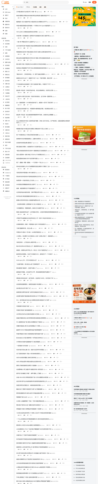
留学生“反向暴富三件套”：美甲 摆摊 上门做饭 (28, 373)
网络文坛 (7, 74)
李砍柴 (51, 419)
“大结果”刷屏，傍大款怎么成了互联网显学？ (28, 264)
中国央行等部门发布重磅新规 (24, 310)
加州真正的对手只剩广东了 (23, 288)
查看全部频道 (8, 160)
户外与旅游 (8, 50)
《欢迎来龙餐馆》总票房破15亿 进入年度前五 (28, 204)
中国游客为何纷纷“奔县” (23, 306)
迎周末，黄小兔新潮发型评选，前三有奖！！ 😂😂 (83, 59)
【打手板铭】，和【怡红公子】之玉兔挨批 (84, 76)
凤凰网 (54, 52)
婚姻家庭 (7, 105)
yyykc (56, 78)
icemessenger (23, 122)
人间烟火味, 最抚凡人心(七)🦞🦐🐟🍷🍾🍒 (83, 50)
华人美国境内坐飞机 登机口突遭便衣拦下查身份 (29, 322)
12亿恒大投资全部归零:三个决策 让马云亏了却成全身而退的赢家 (33, 413)
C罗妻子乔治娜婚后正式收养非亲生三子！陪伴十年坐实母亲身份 (33, 218)
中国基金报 (45, 139)
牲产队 (38, 42)
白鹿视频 (39, 172)
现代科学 (7, 111)
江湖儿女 (7, 133)
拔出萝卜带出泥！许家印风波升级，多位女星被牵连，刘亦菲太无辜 (34, 90)
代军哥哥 (45, 146)
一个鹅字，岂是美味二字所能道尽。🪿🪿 (84, 67)
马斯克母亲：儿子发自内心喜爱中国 (26, 242)
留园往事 (7, 139)
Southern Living (49, 401)
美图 (6, 33)
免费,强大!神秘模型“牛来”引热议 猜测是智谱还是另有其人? (32, 68)
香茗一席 (7, 120)
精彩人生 (7, 71)
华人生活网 (53, 300)
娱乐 (6, 145)
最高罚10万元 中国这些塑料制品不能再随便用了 (29, 330)
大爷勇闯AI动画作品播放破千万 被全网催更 (28, 342)
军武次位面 (52, 447)
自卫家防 (7, 102)
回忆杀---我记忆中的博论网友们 (81, 73)
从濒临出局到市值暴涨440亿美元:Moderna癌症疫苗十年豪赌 (33, 467)
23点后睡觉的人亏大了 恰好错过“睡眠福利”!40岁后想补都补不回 (33, 429)
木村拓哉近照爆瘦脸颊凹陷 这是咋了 (26, 184)
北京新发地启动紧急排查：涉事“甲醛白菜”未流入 (29, 192)
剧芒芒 (46, 162)
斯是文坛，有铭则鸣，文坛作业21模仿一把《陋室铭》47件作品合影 (84, 70)
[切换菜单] (13, 8)
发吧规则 (7, 185)
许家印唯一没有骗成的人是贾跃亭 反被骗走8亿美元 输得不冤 (33, 36)
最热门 (6, 15)
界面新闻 (41, 435)
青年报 (37, 180)
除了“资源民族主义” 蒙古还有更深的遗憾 (27, 135)
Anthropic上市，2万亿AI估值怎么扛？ (26, 260)
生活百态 (7, 90)
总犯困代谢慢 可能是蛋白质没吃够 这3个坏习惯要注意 (31, 296)
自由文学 (7, 96)
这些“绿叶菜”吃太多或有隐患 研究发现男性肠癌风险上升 (31, 381)
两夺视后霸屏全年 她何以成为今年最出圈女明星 (29, 393)
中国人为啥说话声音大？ (80, 65)
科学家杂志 (41, 196)
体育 (6, 47)
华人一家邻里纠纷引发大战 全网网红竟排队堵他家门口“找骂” (32, 300)
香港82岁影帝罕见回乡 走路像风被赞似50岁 (28, 200)
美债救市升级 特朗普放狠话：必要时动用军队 (28, 139)
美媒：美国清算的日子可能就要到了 (26, 188)
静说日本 (42, 32)
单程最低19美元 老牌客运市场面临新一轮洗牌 (28, 409)
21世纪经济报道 (37, 310)
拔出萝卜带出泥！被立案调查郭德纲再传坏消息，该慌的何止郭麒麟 (34, 115)
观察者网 (42, 135)
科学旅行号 (50, 64)
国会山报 (47, 338)
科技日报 (46, 330)
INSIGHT (45, 373)
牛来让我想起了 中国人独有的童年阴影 (27, 477)
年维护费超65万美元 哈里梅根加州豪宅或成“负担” (29, 334)
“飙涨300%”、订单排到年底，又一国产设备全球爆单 (30, 74)
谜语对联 (7, 154)
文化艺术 (7, 59)
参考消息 (36, 143)
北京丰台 (46, 192)
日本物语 (40, 184)
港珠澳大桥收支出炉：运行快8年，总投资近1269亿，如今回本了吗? (34, 278)
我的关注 (7, 27)
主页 (6, 9)
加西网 (50, 381)
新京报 (46, 463)
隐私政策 (7, 182)
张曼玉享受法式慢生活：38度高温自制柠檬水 (28, 385)
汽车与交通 (8, 148)
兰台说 (53, 25)
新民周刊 (31, 397)
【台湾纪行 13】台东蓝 (79, 54)
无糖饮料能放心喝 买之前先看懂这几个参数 (28, 326)
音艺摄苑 (7, 77)
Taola (46, 369)
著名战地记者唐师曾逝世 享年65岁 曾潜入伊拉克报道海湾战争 (33, 58)
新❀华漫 (7, 108)
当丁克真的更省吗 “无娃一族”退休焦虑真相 (28, 353)
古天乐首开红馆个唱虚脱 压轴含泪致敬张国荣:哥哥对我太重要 (33, 46)
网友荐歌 (7, 117)
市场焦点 (45, 284)
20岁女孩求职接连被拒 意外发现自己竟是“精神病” (29, 463)
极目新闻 (40, 357)
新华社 (32, 306)
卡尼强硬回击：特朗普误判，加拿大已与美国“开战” (30, 208)
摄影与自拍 (8, 62)
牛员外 (48, 74)
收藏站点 (7, 191)
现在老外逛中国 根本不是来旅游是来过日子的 (28, 176)
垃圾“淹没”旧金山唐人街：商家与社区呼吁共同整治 (30, 350)
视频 (6, 30)
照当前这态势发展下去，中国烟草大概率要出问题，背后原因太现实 (34, 109)
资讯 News (7, 12)
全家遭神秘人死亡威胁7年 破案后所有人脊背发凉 (29, 369)
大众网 (48, 154)
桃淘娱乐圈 (54, 46)
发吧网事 (7, 68)
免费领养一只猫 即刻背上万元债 (25, 180)
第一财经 (47, 473)
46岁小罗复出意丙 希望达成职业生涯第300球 (28, 361)
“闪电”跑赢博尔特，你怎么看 (24, 228)
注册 (94, 2)
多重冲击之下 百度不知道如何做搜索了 (27, 435)
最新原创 (7, 21)
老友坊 (6, 124)
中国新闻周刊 (55, 166)
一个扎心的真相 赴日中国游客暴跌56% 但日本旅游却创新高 (32, 419)
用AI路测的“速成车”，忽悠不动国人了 (26, 268)
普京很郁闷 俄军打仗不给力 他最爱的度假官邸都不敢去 (31, 443)
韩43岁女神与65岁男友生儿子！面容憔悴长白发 (29, 246)
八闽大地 (7, 99)
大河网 (42, 314)
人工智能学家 (49, 439)
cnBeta (42, 425)
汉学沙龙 (7, 114)
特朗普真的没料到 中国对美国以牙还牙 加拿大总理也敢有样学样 (33, 52)
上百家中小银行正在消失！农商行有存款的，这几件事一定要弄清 (34, 96)
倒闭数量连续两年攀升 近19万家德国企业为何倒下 (30, 473)
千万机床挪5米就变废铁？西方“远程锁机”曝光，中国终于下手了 (33, 84)
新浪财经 (40, 11)
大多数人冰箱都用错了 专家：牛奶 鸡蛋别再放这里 (30, 401)
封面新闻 (43, 342)
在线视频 (7, 157)
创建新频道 (7, 163)
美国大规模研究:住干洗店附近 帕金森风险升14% (29, 459)
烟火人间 (7, 151)
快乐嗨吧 (7, 44)
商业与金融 (8, 142)
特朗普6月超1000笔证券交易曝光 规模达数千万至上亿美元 (32, 129)
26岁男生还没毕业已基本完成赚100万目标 (27, 314)
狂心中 (61, 212)
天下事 (39, 188)
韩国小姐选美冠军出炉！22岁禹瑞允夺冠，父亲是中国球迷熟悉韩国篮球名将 (37, 212)
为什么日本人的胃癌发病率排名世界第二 (27, 32)
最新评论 (7, 24)
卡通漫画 (7, 93)
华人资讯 (43, 353)
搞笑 (6, 53)
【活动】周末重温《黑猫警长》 (81, 62)
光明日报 (49, 296)
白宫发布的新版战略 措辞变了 (24, 143)
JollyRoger (41, 260)
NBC (47, 349)
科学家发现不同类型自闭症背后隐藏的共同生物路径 (30, 439)
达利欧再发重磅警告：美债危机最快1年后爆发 (29, 284)
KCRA (45, 389)
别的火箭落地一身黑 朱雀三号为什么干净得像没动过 (30, 154)
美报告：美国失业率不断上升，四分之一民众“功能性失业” (32, 250)
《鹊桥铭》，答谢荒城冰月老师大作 (82, 56)
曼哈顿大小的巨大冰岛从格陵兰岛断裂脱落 (28, 425)
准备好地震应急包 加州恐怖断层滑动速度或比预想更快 (31, 318)
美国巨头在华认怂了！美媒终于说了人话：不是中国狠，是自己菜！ (34, 78)
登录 (90, 2)
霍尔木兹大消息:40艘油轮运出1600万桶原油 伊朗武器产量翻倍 (33, 481)
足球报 (44, 361)
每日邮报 (47, 334)
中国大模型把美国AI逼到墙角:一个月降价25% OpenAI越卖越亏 (33, 26)
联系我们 (7, 169)
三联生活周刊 (47, 393)
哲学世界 (7, 80)
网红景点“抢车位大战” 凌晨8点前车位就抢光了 (29, 405)
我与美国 (7, 127)
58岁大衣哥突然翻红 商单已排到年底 (26, 357)
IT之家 (44, 204)
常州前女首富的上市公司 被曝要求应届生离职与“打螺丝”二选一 (33, 166)
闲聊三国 (7, 84)
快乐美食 (7, 65)
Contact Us (8, 172)
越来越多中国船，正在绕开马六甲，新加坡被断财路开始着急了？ (34, 272)
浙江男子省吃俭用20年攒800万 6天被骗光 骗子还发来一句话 (32, 453)
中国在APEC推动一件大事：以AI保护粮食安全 (28, 232)
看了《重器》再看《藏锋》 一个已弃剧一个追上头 (30, 162)
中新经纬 (52, 129)
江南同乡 (7, 87)
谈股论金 (7, 130)
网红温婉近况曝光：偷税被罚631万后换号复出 (29, 147)
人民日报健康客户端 (52, 22)
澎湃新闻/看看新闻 (56, 58)
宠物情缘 (7, 56)
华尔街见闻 (52, 68)
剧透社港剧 (44, 200)
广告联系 (7, 176)
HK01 (43, 385)
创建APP (7, 188)
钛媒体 (52, 36)
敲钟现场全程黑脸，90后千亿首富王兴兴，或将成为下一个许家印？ (34, 254)
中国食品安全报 (45, 326)
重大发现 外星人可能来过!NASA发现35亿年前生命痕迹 (31, 64)
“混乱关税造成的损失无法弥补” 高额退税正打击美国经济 (31, 151)
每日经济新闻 (55, 481)
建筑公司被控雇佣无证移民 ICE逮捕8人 (27, 365)
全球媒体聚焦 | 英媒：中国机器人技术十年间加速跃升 (31, 224)
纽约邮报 (54, 15)
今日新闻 (35, 7)
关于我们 (7, 179)
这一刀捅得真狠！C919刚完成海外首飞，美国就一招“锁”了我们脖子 (34, 102)
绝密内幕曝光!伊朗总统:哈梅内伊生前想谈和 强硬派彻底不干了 (33, 15)
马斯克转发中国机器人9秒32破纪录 (26, 172)
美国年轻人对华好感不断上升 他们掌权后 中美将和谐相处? (32, 447)
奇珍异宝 (7, 40)
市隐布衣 (45, 176)
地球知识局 (41, 477)
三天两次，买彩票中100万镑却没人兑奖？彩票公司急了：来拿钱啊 (34, 236)
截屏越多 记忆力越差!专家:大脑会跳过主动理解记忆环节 (31, 22)
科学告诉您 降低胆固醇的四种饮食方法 (27, 196)
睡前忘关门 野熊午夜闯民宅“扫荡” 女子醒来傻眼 (29, 389)
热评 (6, 18)
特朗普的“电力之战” (21, 397)
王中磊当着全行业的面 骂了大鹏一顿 (26, 12)
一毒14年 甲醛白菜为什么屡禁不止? (26, 42)
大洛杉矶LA (50, 318)
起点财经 (35, 288)
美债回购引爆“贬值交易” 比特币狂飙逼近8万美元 (29, 292)
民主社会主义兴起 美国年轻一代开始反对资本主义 (30, 338)
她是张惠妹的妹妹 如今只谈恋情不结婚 (27, 158)
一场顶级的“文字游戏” (22, 346)
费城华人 (41, 365)
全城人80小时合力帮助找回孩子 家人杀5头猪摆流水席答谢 (32, 377)
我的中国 (7, 136)
